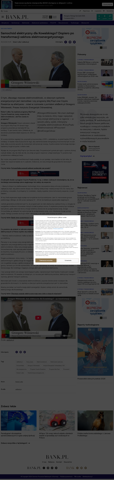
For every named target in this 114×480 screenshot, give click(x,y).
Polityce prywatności (58, 228)
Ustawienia (68, 260)
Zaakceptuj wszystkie (45, 260)
